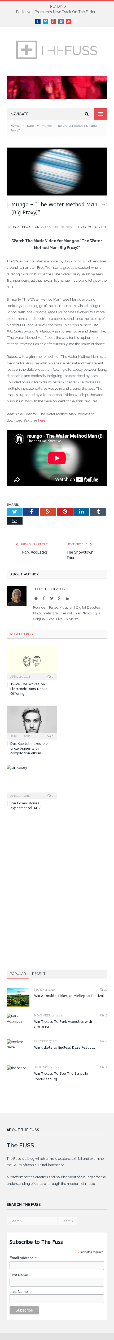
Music (92, 227)
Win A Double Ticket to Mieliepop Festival (69, 996)
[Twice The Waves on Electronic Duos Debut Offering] (32, 662)
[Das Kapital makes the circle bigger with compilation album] (32, 722)
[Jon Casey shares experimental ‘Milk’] (32, 781)
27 (105, 989)
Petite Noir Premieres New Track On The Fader (55, 12)
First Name (19, 1275)
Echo (82, 227)
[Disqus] (57, 885)
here (41, 420)
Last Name (19, 1291)
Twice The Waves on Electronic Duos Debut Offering (28, 689)
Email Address (23, 1257)
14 (105, 1041)
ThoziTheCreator (25, 227)
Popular (18, 974)
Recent (38, 974)
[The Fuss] (57, 49)
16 (105, 1015)
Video (103, 227)
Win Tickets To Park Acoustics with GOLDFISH (63, 1024)
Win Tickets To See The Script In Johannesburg (61, 1076)
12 (105, 1067)
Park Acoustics (35, 552)
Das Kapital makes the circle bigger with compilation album (29, 748)
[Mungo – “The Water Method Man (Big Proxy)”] (57, 172)
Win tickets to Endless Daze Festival (64, 1047)
